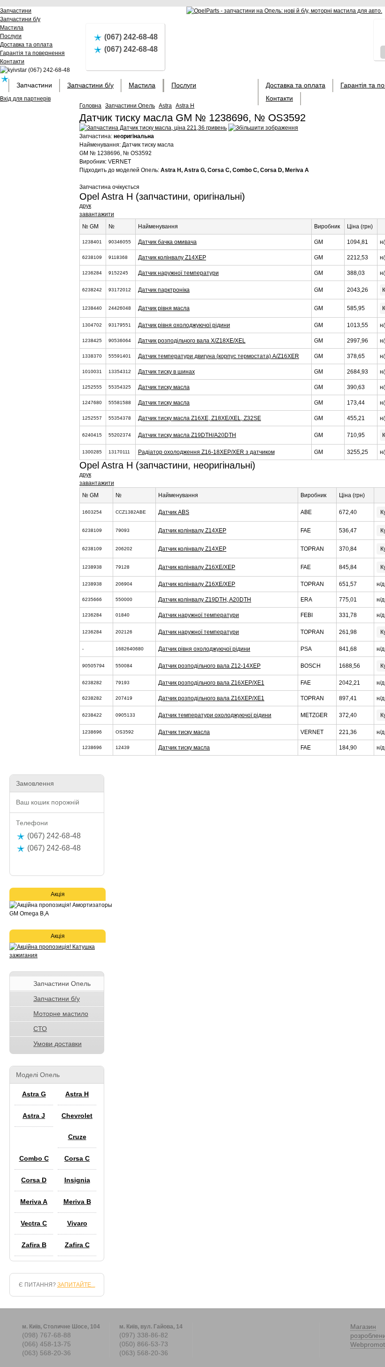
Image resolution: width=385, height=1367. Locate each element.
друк (85, 206)
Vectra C (34, 1223)
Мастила (142, 85)
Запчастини (34, 85)
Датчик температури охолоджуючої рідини (214, 715)
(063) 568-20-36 (46, 1353)
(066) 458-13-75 (46, 1344)
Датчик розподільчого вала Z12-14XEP (209, 666)
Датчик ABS (173, 512)
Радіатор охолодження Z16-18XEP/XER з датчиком (206, 452)
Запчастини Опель (130, 105)
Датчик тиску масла (164, 387)
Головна (90, 105)
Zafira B (34, 1245)
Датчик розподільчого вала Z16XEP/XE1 (211, 683)
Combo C (34, 1158)
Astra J (34, 1115)
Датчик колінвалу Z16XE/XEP (196, 567)
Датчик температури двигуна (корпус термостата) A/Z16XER (218, 356)
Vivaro (77, 1223)
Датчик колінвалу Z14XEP (172, 257)
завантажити (96, 214)
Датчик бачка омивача (167, 242)
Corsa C (77, 1158)
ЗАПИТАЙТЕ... (76, 1284)
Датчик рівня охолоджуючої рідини (184, 325)
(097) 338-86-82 (143, 1335)
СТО (40, 1028)
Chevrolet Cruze (77, 1126)
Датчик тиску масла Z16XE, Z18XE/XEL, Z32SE (199, 418)
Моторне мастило (60, 1013)
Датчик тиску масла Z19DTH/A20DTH (187, 435)
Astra (165, 105)
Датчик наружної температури (178, 273)
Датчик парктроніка (164, 290)
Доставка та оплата (295, 85)
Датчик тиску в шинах (166, 371)
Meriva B (77, 1201)
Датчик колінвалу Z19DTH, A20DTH (204, 599)
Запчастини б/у (90, 85)
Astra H (185, 105)
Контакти (279, 98)
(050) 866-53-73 (143, 1344)
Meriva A (33, 1201)
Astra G (34, 1094)
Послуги (183, 85)
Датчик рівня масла (164, 308)
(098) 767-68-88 (46, 1335)
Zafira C (77, 1245)
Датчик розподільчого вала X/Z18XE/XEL (192, 340)
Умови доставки (57, 1043)
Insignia (77, 1180)
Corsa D (33, 1180)
